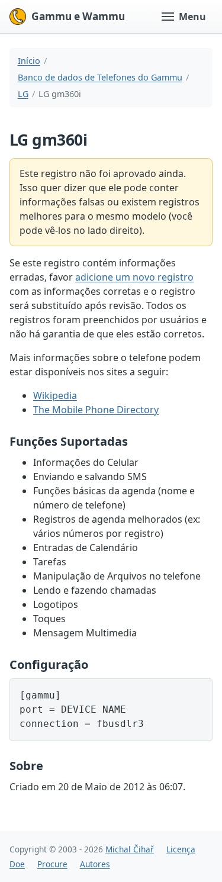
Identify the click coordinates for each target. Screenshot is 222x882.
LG (23, 93)
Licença (180, 849)
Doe (17, 864)
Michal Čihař (129, 849)
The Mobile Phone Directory (96, 409)
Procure (52, 864)
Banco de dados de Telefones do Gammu (100, 77)
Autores (95, 864)
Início (29, 60)
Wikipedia (55, 395)
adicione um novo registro (134, 277)
